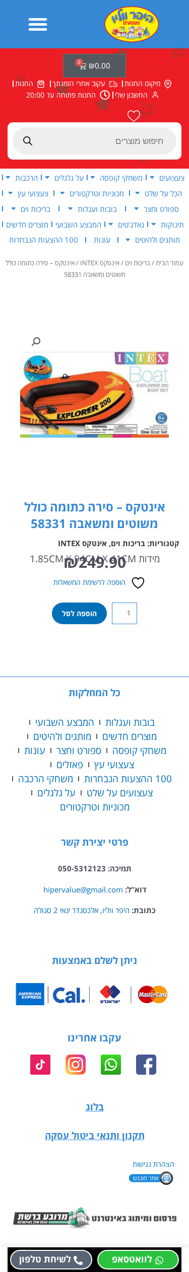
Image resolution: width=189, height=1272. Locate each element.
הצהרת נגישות (153, 1164)
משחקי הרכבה (45, 778)
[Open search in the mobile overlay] (94, 141)
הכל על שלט (163, 193)
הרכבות (26, 178)
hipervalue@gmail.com (83, 889)
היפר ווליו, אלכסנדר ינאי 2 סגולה (82, 910)
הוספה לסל (79, 613)
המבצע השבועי (78, 224)
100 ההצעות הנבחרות (43, 240)
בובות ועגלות (97, 209)
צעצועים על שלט (120, 792)
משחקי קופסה (121, 178)
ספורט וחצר (161, 209)
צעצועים (171, 178)
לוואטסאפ (132, 1259)
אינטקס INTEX (99, 263)
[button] (38, 24)
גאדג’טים (131, 224)
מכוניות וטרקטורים (97, 193)
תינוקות (172, 224)
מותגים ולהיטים (157, 240)
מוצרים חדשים (27, 224)
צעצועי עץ (33, 193)
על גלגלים (69, 178)
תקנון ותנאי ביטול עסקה (95, 1135)
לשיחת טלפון (45, 1259)
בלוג (95, 1106)
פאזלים (69, 764)
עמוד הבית (169, 263)
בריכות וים (35, 209)
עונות (102, 240)
